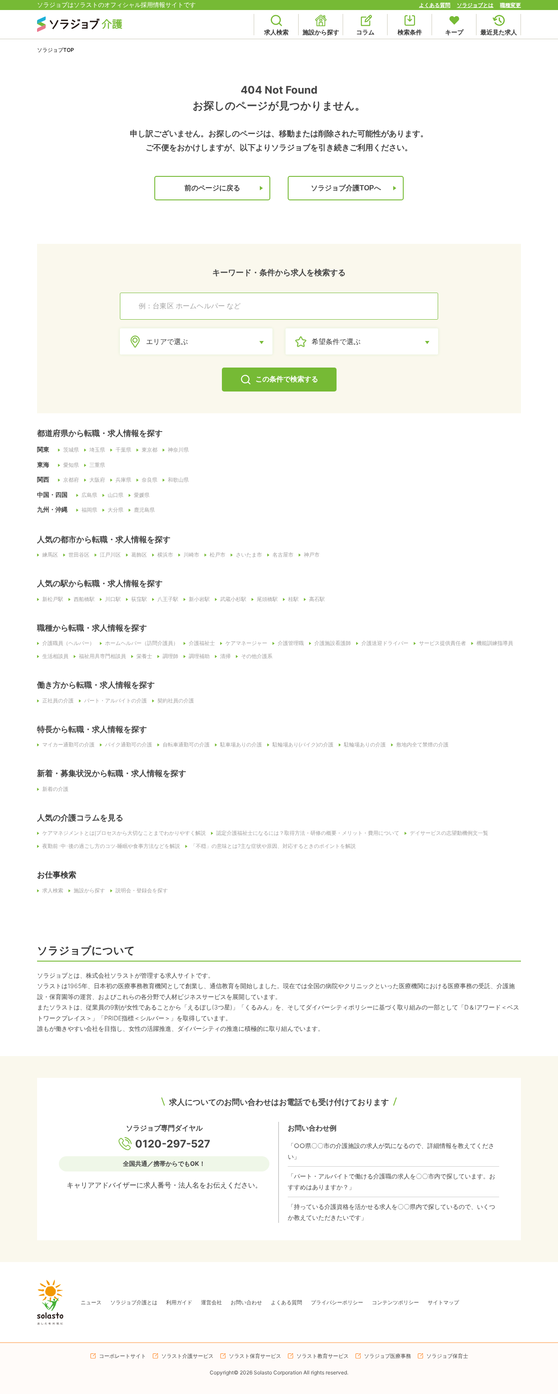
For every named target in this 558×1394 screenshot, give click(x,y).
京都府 (71, 480)
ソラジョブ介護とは (133, 1302)
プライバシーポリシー (337, 1302)
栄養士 (144, 656)
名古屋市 (282, 555)
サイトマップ (443, 1302)
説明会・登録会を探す (142, 891)
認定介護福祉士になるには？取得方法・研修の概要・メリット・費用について (307, 833)
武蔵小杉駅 (233, 599)
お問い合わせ (246, 1302)
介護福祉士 (202, 643)
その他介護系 (256, 656)
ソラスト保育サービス (255, 1356)
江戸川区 (110, 555)
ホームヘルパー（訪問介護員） (141, 643)
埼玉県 (97, 450)
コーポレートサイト (122, 1356)
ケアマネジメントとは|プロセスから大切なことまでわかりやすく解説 (124, 833)
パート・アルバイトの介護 (115, 701)
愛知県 (71, 465)
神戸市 (312, 555)
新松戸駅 (52, 599)
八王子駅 (167, 599)
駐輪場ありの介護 (365, 745)
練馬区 (50, 555)
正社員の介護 (58, 701)
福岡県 (89, 510)
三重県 (97, 465)
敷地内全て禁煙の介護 (422, 745)
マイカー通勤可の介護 (68, 745)
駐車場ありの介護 (241, 745)
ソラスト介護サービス (187, 1356)
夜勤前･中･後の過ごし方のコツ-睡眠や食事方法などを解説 (111, 846)
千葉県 (123, 450)
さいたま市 (249, 555)
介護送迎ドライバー (384, 643)
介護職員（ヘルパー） (68, 643)
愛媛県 (142, 495)
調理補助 (199, 656)
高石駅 (317, 599)
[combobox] (283, 306)
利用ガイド (179, 1302)
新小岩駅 (199, 599)
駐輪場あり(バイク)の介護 (302, 745)
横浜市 (165, 555)
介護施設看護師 (332, 643)
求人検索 (52, 891)
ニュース (91, 1302)
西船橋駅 (84, 599)
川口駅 (113, 599)
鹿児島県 (144, 510)
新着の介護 (55, 789)
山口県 (115, 495)
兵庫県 (123, 480)
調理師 (170, 656)
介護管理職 (291, 643)
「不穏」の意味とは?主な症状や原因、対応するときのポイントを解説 (273, 846)
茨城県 (71, 450)
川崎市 (191, 555)
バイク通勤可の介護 (128, 745)
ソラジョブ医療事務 (387, 1356)
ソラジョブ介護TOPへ (346, 188)
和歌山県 (178, 480)
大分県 (115, 510)
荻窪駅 (139, 599)
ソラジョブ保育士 (447, 1356)
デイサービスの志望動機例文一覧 (449, 833)
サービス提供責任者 (442, 643)
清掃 (225, 656)
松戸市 (217, 555)
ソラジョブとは (475, 5)
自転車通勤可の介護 (186, 745)
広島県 (89, 495)
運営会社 (211, 1302)
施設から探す (89, 891)
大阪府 (97, 480)
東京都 (149, 450)
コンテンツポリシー (395, 1302)
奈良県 (149, 480)
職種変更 (510, 5)
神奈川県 (178, 450)
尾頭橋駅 (267, 599)
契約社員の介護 (175, 701)
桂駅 (293, 599)
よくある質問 (434, 5)
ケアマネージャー (246, 643)
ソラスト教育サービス (322, 1356)
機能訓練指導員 (494, 643)
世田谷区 (78, 555)
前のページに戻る (212, 188)
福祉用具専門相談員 (102, 656)
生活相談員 (55, 656)
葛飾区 (139, 555)
